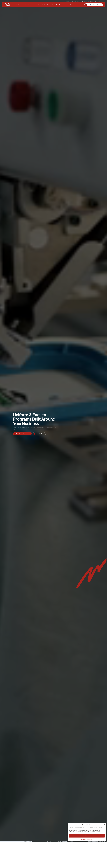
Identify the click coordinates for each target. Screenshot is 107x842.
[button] (104, 824)
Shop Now (58, 5)
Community (50, 5)
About (43, 5)
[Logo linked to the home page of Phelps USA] (7, 4)
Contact (76, 5)
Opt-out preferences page (86, 839)
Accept (87, 836)
